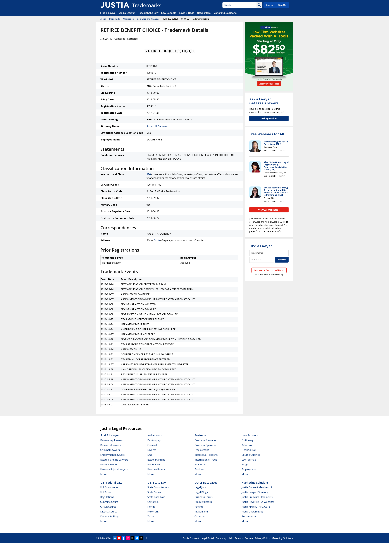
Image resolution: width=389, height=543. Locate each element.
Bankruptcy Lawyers (112, 440)
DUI (149, 454)
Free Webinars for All (266, 134)
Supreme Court (109, 502)
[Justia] (114, 5)
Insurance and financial (148, 19)
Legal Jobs (200, 487)
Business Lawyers (110, 445)
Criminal (152, 445)
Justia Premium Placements (257, 497)
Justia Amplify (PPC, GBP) (256, 506)
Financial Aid (249, 450)
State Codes (154, 492)
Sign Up (282, 5)
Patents (198, 506)
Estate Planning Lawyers (114, 459)
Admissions (248, 445)
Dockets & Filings (110, 516)
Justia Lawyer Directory (255, 492)
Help (230, 538)
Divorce (151, 450)
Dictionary (247, 440)
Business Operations (206, 445)
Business (200, 435)
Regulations (107, 497)
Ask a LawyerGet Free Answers (263, 101)
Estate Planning (156, 459)
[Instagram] (128, 538)
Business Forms (203, 497)
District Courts (108, 511)
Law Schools (168, 13)
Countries (200, 516)
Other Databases (205, 482)
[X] (141, 538)
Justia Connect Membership (257, 487)
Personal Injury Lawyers (114, 469)
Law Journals (249, 459)
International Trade (205, 459)
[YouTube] (119, 538)
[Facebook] (123, 538)
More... (104, 474)
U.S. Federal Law (111, 482)
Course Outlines (251, 454)
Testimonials (249, 516)
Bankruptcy (154, 440)
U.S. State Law (157, 482)
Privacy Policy (262, 538)
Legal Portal (207, 538)
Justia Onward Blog (252, 511)
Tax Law (199, 469)
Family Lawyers (108, 464)
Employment (201, 450)
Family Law (153, 464)
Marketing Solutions (225, 13)
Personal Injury (156, 469)
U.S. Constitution (109, 487)
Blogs (245, 464)
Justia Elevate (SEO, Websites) (258, 502)
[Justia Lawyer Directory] (145, 538)
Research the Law (148, 13)
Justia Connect (191, 538)
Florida (151, 506)
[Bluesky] (137, 538)
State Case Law (156, 497)
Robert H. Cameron (157, 126)
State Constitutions (158, 487)
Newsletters (204, 13)
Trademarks (114, 19)
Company (221, 538)
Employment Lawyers (112, 454)
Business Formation (205, 440)
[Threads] (132, 538)
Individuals (154, 435)
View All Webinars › (269, 209)
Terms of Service (244, 538)
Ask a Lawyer (127, 13)
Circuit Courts (108, 506)
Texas (150, 516)
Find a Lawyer (108, 13)
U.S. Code (105, 492)
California (152, 502)
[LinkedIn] (115, 538)
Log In (269, 5)
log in (157, 240)
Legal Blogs (201, 492)
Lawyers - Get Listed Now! (269, 270)
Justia (103, 19)
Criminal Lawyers (110, 450)
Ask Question (269, 118)
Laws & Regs (186, 13)
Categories (128, 19)
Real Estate (200, 464)
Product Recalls (203, 502)
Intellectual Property (206, 454)
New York (152, 511)
